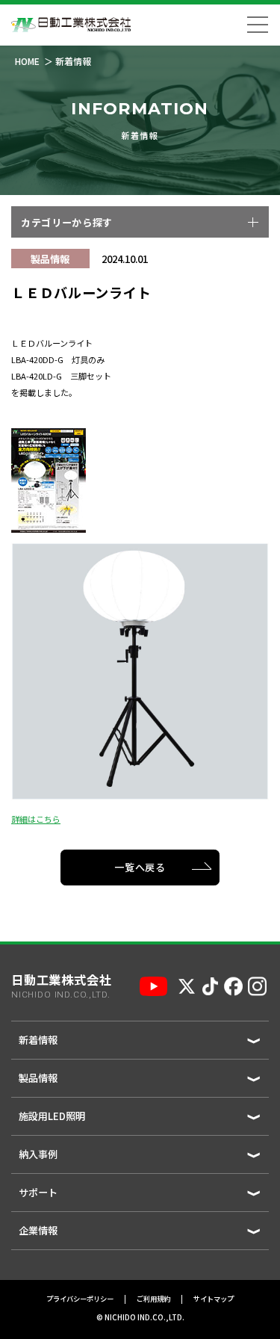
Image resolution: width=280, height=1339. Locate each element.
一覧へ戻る (139, 867)
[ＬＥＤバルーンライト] (140, 670)
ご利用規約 (153, 1299)
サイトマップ (213, 1299)
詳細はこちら (35, 819)
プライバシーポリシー (79, 1299)
